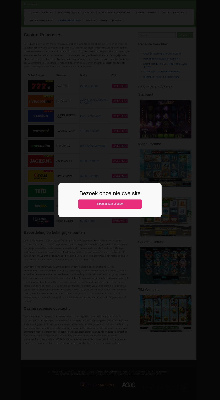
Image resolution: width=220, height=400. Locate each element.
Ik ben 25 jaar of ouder (110, 203)
